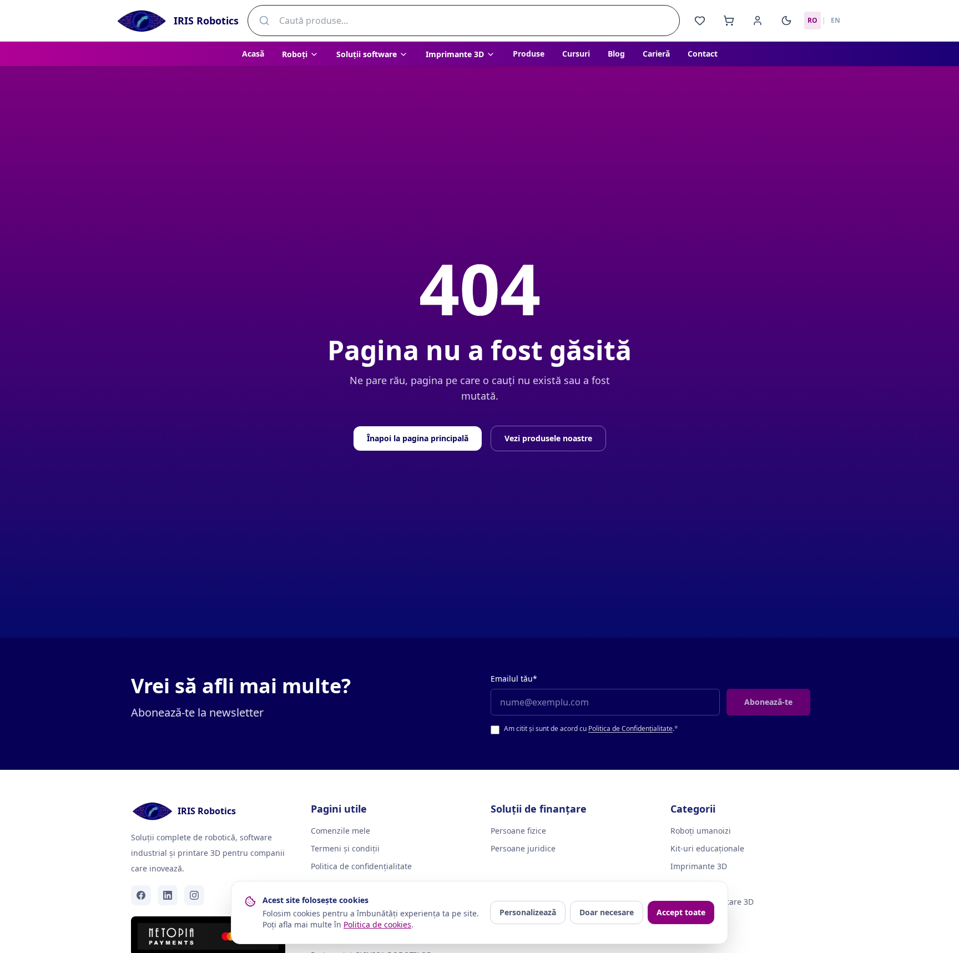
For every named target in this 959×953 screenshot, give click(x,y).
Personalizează (527, 912)
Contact (703, 53)
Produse (528, 53)
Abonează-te (768, 702)
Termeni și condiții (345, 848)
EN (835, 20)
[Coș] (729, 20)
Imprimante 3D (698, 866)
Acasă (253, 53)
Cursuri (576, 53)
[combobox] (464, 20)
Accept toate (681, 912)
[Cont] (757, 20)
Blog (616, 53)
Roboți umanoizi (700, 830)
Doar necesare (606, 912)
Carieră (656, 53)
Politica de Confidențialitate (630, 728)
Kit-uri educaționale (707, 848)
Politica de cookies (377, 924)
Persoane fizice (518, 830)
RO (812, 20)
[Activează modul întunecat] (786, 20)
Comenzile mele (340, 830)
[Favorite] (700, 20)
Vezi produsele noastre (548, 438)
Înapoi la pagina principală (417, 438)
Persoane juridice (523, 848)
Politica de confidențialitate (361, 866)
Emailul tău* (514, 678)
